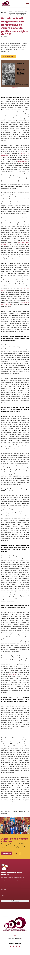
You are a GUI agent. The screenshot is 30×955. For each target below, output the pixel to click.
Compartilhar (9, 56)
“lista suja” (12, 674)
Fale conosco (6, 853)
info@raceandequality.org (15, 938)
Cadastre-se (15, 901)
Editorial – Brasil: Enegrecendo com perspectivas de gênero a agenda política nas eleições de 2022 (18, 13)
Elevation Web (22, 953)
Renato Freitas (23, 161)
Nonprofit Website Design (10, 953)
